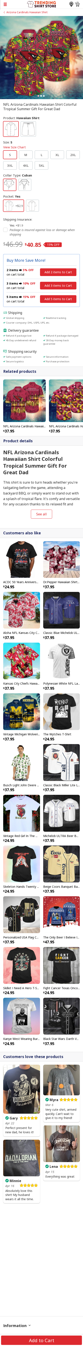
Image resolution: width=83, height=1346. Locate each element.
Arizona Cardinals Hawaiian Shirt (26, 12)
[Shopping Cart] (77, 4)
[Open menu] (13, 4)
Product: (21, 118)
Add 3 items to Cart (58, 285)
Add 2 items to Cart (58, 272)
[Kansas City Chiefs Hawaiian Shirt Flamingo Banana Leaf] (21, 660)
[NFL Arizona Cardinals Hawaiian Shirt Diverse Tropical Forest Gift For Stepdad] (24, 400)
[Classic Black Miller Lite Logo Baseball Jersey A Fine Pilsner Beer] (61, 762)
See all (41, 514)
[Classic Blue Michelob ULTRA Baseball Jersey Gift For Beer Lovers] (61, 609)
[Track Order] (71, 4)
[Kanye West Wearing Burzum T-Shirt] (21, 1015)
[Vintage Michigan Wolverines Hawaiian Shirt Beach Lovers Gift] (21, 711)
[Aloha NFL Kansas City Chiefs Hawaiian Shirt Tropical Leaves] (21, 609)
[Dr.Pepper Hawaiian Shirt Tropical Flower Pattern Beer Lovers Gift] (61, 559)
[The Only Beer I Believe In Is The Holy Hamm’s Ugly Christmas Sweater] (61, 914)
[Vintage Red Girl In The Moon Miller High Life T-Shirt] (21, 813)
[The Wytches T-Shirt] (61, 711)
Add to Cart (41, 1340)
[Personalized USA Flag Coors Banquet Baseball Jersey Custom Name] (21, 914)
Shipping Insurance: (17, 219)
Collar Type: (17, 175)
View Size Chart (14, 147)
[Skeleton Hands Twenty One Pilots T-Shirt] (21, 863)
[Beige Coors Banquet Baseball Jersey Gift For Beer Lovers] (61, 863)
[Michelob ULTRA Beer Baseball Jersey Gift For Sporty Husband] (61, 813)
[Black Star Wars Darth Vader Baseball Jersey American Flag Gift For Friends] (61, 1015)
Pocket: (11, 196)
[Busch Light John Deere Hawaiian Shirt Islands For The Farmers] (21, 762)
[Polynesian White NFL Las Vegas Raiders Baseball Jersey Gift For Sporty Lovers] (61, 660)
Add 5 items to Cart (58, 299)
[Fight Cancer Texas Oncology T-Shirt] (61, 965)
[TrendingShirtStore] (41, 3)
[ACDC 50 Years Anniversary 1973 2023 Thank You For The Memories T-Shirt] (21, 559)
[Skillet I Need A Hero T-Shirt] (21, 965)
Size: (14, 144)
